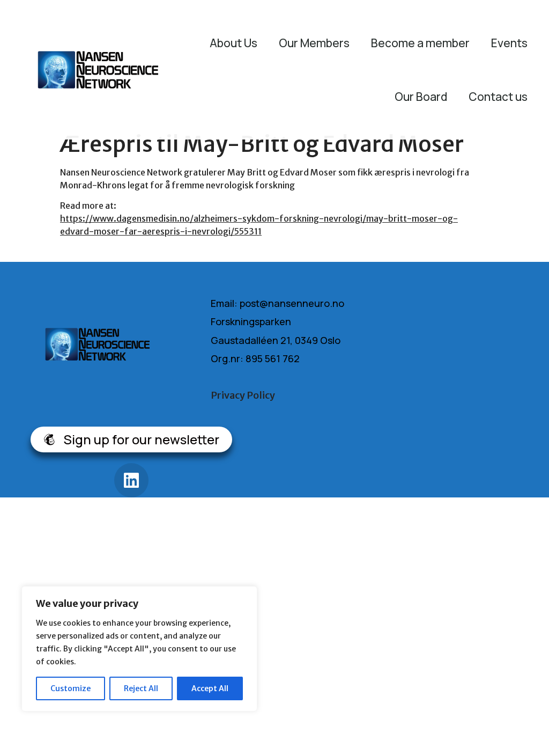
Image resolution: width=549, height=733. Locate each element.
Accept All (209, 688)
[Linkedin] (131, 480)
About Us (233, 42)
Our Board (421, 96)
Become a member (420, 42)
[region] (139, 649)
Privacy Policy (243, 395)
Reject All (141, 688)
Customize (70, 688)
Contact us (498, 96)
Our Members (314, 42)
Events (509, 42)
